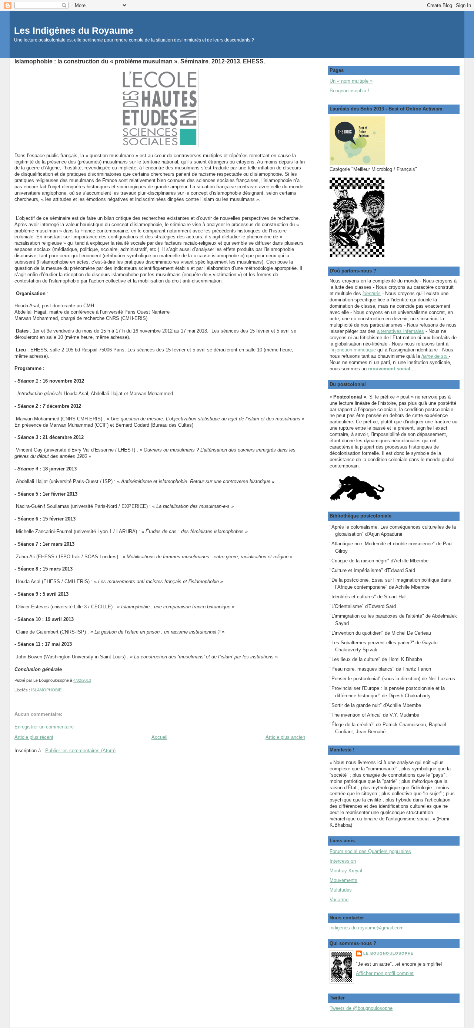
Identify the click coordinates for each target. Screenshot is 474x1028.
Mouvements (343, 880)
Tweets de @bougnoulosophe (361, 1008)
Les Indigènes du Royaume (73, 31)
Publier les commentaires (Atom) (80, 750)
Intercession (343, 861)
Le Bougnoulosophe (388, 953)
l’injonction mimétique (353, 350)
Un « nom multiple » (351, 81)
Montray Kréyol (346, 870)
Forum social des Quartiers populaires (370, 851)
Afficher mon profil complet (385, 973)
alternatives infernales (400, 331)
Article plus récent (33, 737)
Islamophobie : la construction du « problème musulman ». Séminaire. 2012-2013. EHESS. (139, 61)
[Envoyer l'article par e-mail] (92, 680)
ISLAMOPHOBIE (46, 690)
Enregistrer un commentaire (44, 727)
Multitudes (341, 890)
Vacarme (339, 899)
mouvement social (389, 368)
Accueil (159, 737)
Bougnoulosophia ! (349, 90)
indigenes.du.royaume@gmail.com (367, 928)
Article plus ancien (285, 737)
